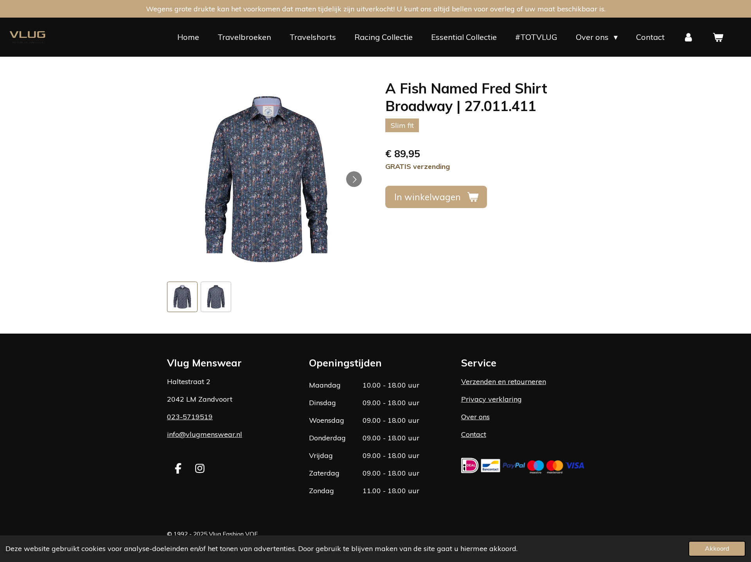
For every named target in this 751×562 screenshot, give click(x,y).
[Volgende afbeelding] (354, 179)
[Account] (688, 37)
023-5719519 (190, 416)
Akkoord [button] (717, 548)
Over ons (475, 416)
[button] (182, 297)
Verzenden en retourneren (503, 381)
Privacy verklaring (491, 399)
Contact (473, 434)
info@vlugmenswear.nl (204, 434)
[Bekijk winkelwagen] (717, 37)
